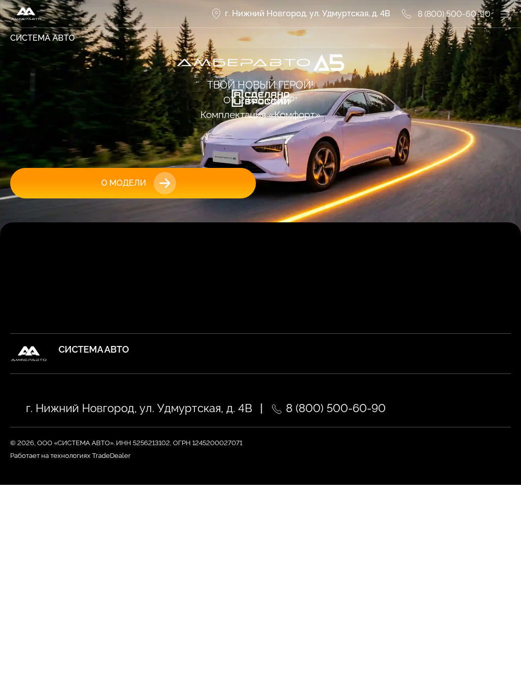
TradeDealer (111, 455)
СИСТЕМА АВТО (42, 38)
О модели (123, 183)
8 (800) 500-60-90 (334, 408)
